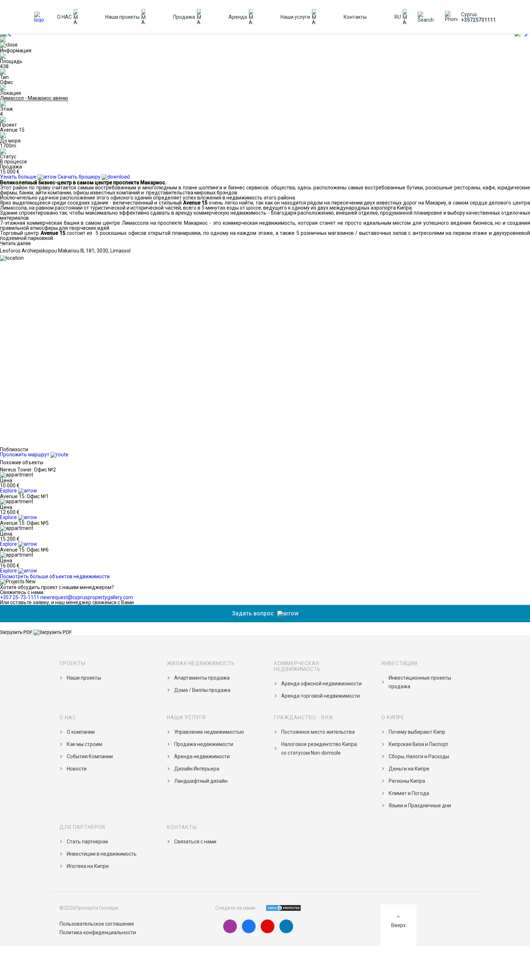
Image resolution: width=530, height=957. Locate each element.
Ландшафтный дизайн (201, 781)
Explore (9, 490)
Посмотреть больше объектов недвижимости (55, 576)
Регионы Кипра (407, 781)
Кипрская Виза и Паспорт (419, 744)
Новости (77, 769)
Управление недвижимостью (209, 732)
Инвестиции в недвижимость (102, 854)
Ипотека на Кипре (88, 866)
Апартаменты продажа (202, 678)
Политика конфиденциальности (97, 932)
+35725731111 (478, 19)
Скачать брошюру (80, 177)
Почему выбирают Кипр (417, 732)
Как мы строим (84, 744)
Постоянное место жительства (318, 732)
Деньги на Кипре (409, 769)
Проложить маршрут (25, 454)
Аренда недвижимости (202, 756)
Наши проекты (84, 678)
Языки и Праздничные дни (420, 805)
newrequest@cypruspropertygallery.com (86, 597)
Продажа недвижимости (203, 744)
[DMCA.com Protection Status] (278, 908)
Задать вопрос (253, 613)
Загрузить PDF (17, 632)
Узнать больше (18, 177)
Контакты (355, 16)
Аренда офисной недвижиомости (321, 683)
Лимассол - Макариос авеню (34, 98)
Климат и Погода (409, 793)
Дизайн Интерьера (196, 769)
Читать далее (15, 243)
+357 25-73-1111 (19, 597)
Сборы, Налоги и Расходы (419, 756)
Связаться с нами (195, 841)
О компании (81, 732)
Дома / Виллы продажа (202, 690)
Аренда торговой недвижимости (320, 696)
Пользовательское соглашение (96, 924)
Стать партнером (87, 841)
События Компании (90, 756)
